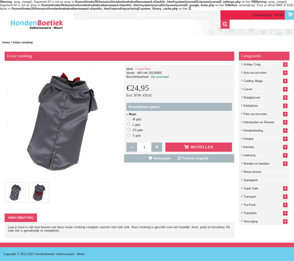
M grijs (137, 119)
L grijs (137, 124)
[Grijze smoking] (16, 191)
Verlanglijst (162, 158)
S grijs (137, 135)
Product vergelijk (195, 158)
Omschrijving (21, 217)
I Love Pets (143, 69)
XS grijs (138, 130)
